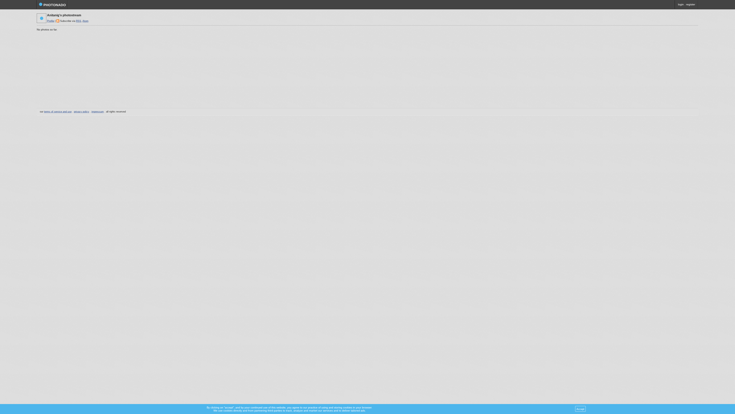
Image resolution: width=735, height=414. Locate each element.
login (681, 4)
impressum (97, 111)
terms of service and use (58, 111)
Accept (580, 409)
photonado (54, 5)
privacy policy (81, 111)
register (690, 4)
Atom (85, 21)
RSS (78, 21)
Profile (50, 21)
